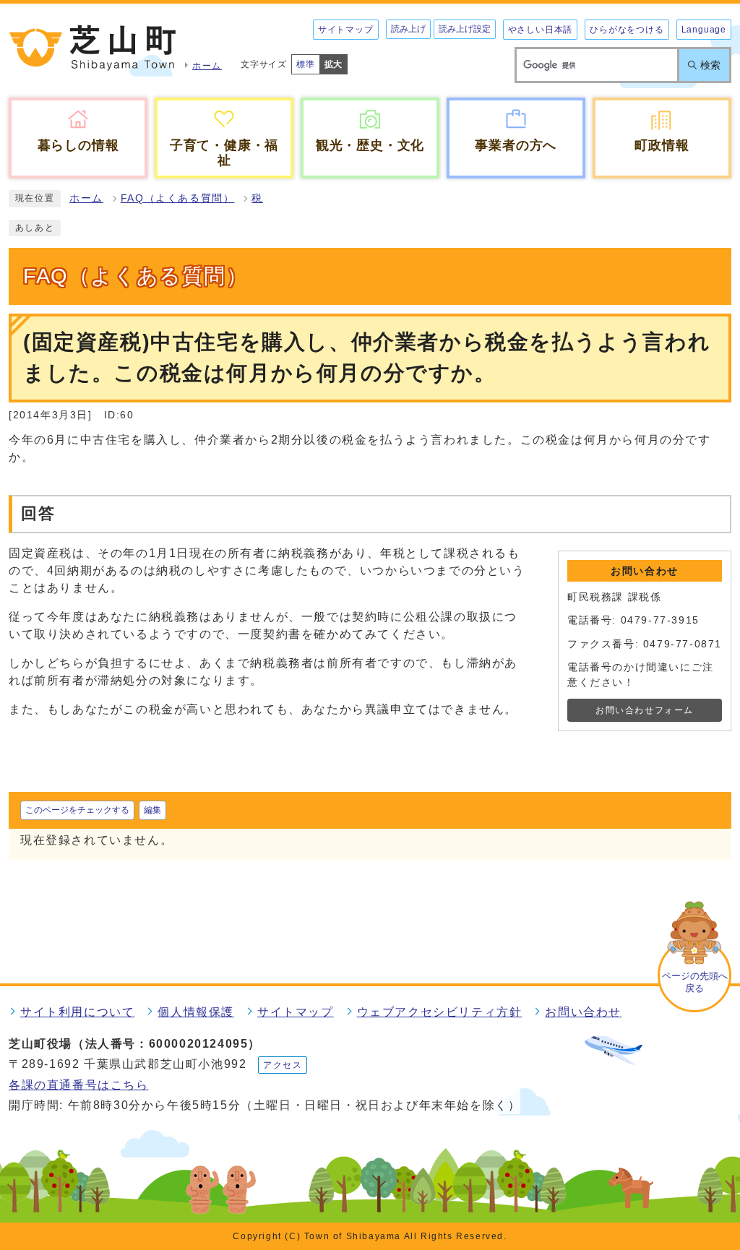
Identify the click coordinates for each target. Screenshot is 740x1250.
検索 (710, 65)
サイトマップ (346, 30)
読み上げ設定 (465, 29)
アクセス (282, 1065)
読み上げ (408, 29)
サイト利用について (77, 1012)
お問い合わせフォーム (644, 710)
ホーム (86, 198)
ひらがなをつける (626, 30)
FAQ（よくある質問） (178, 198)
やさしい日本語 (540, 30)
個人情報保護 (196, 1012)
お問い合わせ (583, 1012)
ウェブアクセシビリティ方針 (439, 1012)
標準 (305, 64)
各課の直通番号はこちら (79, 1085)
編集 (152, 810)
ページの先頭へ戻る (695, 981)
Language (703, 30)
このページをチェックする (77, 810)
